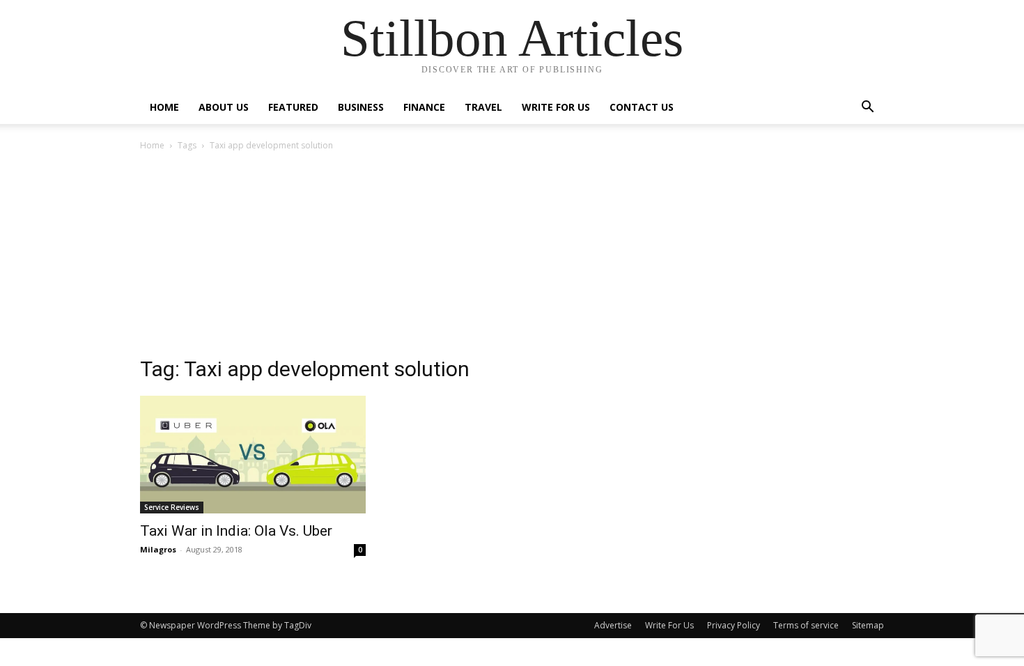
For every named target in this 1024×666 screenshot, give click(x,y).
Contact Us (642, 107)
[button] (867, 108)
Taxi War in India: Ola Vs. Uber (236, 530)
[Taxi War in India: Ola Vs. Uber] (253, 454)
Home (164, 107)
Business (361, 107)
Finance (424, 107)
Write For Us (556, 107)
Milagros (158, 549)
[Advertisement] (512, 257)
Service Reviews (171, 507)
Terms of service (806, 625)
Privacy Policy (733, 625)
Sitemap (868, 625)
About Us (224, 107)
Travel (483, 107)
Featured (293, 107)
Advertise (613, 625)
